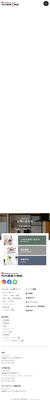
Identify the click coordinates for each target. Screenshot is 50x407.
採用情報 (6, 335)
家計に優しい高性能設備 (12, 298)
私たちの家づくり (9, 292)
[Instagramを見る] (3, 282)
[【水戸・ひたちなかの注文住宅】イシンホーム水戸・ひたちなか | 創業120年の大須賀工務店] (10, 4)
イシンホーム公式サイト (12, 340)
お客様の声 (30, 298)
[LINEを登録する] (15, 282)
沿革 (4, 326)
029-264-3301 (10, 360)
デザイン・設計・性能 (11, 295)
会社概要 (6, 320)
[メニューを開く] (46, 3)
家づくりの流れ (8, 301)
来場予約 (29, 310)
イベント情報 (31, 289)
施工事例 (29, 293)
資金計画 (6, 307)
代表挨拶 (6, 323)
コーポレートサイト (10, 338)
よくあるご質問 (8, 310)
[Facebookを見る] (9, 282)
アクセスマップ (8, 329)
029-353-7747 (9, 378)
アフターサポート (9, 304)
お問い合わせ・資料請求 (35, 306)
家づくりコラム (32, 302)
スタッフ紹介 (8, 332)
